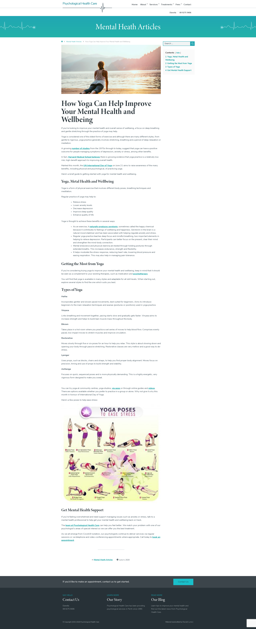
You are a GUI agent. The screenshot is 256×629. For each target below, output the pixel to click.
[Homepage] (62, 42)
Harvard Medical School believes (84, 157)
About (143, 4)
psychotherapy (140, 274)
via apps (116, 388)
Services (153, 4)
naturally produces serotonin (104, 227)
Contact (187, 4)
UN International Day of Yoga (97, 166)
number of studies (81, 149)
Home (135, 4)
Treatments (166, 4)
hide (178, 53)
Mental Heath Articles (74, 42)
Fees (178, 4)
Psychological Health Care (80, 3)
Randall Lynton (188, 622)
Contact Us (183, 582)
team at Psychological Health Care (82, 525)
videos (151, 388)
